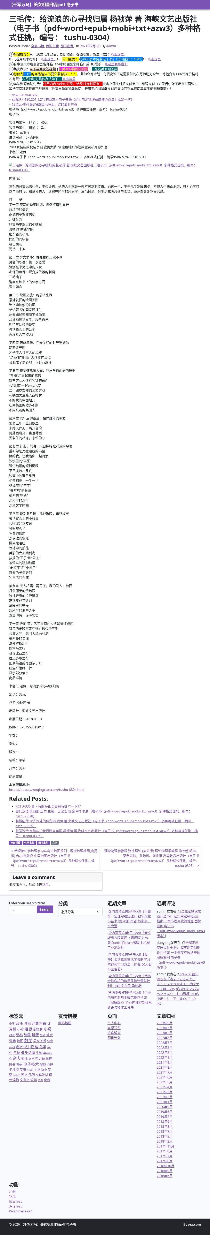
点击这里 (117, 54)
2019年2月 (164, 1116)
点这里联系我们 (116, 64)
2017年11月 (165, 1146)
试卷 (40, 1080)
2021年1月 (164, 1102)
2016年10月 (165, 1166)
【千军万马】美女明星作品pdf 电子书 (44, 4)
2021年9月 (164, 1062)
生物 (39, 1053)
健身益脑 (28, 1052)
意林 (19, 1034)
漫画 (27, 1023)
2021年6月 (164, 1077)
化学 (42, 1047)
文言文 (25, 1079)
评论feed (16, 1206)
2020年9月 (164, 1107)
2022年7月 (164, 1042)
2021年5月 (164, 1082)
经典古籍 (39, 1023)
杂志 (17, 1058)
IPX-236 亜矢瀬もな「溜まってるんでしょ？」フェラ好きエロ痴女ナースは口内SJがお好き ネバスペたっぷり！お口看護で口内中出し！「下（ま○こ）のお (178, 989)
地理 (49, 1058)
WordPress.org (21, 1211)
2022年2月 (164, 1052)
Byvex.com (192, 1224)
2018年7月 (164, 1131)
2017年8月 (164, 1151)
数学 (28, 1040)
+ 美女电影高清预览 (23, 94)
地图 (20, 1041)
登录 (45, 884)
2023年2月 (164, 1033)
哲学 (33, 1080)
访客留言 (114, 1033)
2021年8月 (164, 1067)
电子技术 (31, 1064)
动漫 (12, 1035)
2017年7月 (164, 1156)
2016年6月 (164, 1176)
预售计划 (114, 1038)
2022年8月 (164, 1038)
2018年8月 (164, 1126)
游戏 (43, 1064)
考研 (19, 1064)
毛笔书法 (23, 1047)
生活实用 (19, 1069)
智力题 (40, 1058)
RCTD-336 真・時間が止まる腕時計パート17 (48, 806)
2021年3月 (164, 1092)
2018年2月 (164, 1141)
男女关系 (39, 1041)
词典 (12, 1040)
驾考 (49, 1035)
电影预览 (114, 1028)
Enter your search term (27, 903)
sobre (16, 1075)
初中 (44, 1070)
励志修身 (36, 1029)
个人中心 (114, 1023)
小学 (12, 1024)
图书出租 (67, 46)
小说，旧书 (33, 1070)
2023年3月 (164, 1028)
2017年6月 (164, 1161)
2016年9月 (164, 1171)
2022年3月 (164, 1047)
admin (111, 46)
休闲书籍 (52, 46)
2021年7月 (164, 1072)
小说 (47, 1028)
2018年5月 (164, 1136)
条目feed (16, 1201)
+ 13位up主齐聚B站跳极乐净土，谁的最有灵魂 (43, 104)
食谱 (47, 1080)
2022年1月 (164, 1057)
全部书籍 (37, 46)
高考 (43, 1035)
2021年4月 (164, 1087)
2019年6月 (164, 1111)
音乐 (19, 1023)
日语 (16, 1052)
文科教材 (42, 1075)
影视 (24, 1058)
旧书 (12, 1064)
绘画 (27, 1034)
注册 (12, 1191)
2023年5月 (164, 1023)
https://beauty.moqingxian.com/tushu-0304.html (46, 789)
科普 (35, 1034)
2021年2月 (164, 1097)
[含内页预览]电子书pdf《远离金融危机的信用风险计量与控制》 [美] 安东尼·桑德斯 (129, 981)
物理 (34, 1047)
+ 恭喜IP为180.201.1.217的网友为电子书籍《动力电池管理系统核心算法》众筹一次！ (71, 99)
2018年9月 (164, 1121)
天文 (24, 1075)
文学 (54, 842)
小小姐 (22, 1028)
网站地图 (64, 1023)
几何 (31, 1074)
